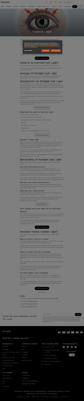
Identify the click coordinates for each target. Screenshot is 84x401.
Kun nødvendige (46, 50)
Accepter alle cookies (56, 50)
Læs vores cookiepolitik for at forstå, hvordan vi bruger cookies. (47, 46)
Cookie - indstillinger (28, 50)
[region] (42, 47)
